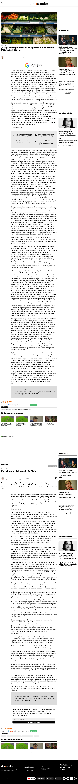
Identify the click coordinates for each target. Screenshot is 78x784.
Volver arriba (3, 778)
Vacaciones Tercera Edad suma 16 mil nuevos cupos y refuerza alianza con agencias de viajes (24, 135)
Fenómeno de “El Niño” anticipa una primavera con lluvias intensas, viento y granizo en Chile (46, 142)
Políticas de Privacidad (28, 770)
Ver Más (67, 92)
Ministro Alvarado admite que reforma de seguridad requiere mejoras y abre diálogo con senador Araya (66, 84)
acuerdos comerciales (6, 409)
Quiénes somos (27, 766)
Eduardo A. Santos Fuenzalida (13, 56)
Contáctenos (43, 769)
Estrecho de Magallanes (15, 736)
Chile (8, 736)
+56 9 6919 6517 (4, 770)
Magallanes (36, 736)
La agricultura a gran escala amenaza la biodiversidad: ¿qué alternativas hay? (6, 424)
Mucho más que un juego (66, 89)
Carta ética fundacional (29, 767)
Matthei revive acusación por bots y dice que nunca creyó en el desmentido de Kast (67, 71)
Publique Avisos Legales (45, 768)
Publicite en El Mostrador (46, 766)
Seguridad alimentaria (23, 409)
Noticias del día (65, 113)
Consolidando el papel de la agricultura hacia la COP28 (49, 424)
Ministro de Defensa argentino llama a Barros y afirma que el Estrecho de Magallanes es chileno (67, 50)
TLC (30, 409)
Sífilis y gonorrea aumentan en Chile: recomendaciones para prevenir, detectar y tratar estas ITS (46, 136)
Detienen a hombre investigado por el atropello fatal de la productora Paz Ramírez (67, 132)
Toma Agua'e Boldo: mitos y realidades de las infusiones (23, 141)
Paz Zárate (9, 478)
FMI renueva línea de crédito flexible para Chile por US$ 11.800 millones (67, 140)
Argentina (4, 736)
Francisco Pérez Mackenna (27, 736)
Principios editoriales (28, 768)
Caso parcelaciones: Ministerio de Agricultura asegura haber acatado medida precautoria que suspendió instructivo (36, 425)
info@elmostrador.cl (10, 770)
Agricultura (14, 409)
